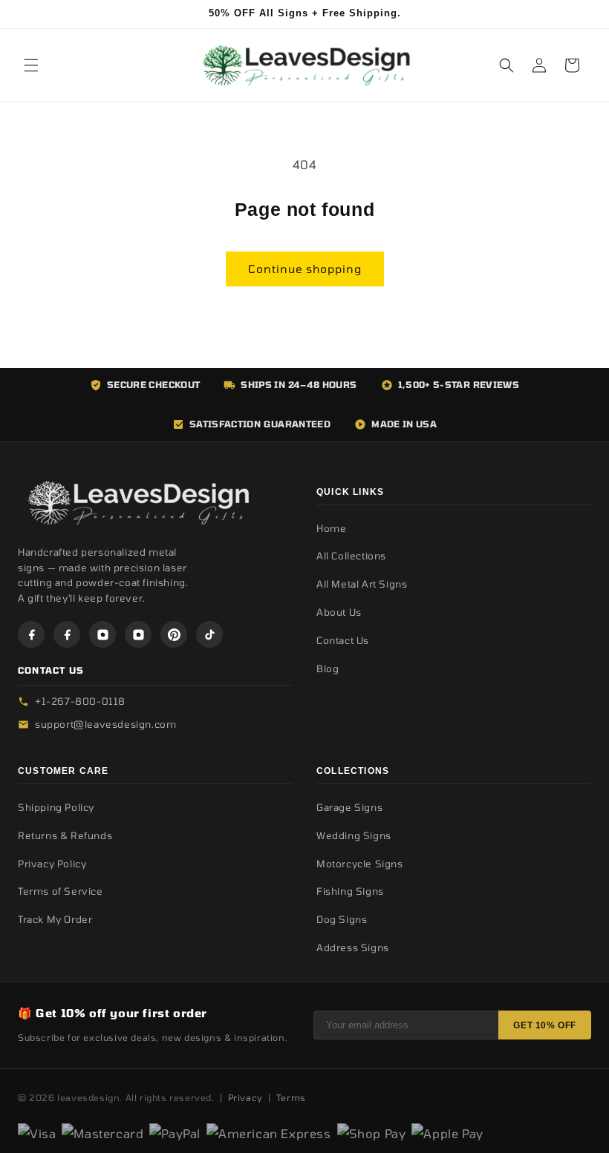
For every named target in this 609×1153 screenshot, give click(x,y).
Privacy (245, 1097)
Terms (291, 1097)
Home (331, 528)
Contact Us (342, 640)
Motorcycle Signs (359, 864)
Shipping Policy (56, 807)
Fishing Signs (350, 891)
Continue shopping (305, 268)
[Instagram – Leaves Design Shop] (102, 634)
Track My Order (55, 919)
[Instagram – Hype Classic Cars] (138, 634)
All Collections (351, 556)
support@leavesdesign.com (105, 724)
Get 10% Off (544, 1025)
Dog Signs (341, 919)
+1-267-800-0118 (80, 701)
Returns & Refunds (65, 835)
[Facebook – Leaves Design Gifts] (31, 634)
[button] (31, 65)
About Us (339, 612)
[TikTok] (209, 634)
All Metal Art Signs (361, 584)
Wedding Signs (353, 835)
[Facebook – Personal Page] (66, 634)
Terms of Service (60, 891)
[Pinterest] (173, 634)
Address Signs (352, 947)
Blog (327, 668)
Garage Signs (349, 807)
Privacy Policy (52, 864)
